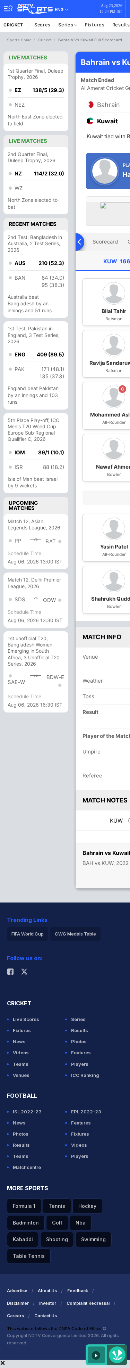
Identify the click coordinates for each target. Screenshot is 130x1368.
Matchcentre (27, 1167)
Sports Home (19, 40)
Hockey (87, 1206)
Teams (20, 1064)
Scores (42, 24)
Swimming (93, 1239)
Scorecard (105, 241)
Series (66, 24)
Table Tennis (29, 1256)
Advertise (17, 1290)
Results (79, 1030)
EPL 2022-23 (86, 1111)
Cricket (13, 24)
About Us (47, 1290)
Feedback (77, 1290)
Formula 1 (24, 1206)
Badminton (26, 1223)
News (19, 1041)
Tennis (57, 1206)
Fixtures (95, 24)
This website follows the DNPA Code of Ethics (55, 1328)
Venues (21, 1075)
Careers (15, 1315)
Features (81, 1052)
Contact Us (45, 1315)
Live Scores (26, 1019)
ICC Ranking (85, 1075)
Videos (21, 1052)
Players (79, 1064)
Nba (81, 1223)
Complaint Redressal (88, 1303)
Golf (57, 1223)
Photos (79, 1041)
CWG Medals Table (75, 934)
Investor (47, 1303)
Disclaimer (18, 1303)
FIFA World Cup (27, 934)
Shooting (57, 1239)
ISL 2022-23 (27, 1111)
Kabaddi (23, 1239)
